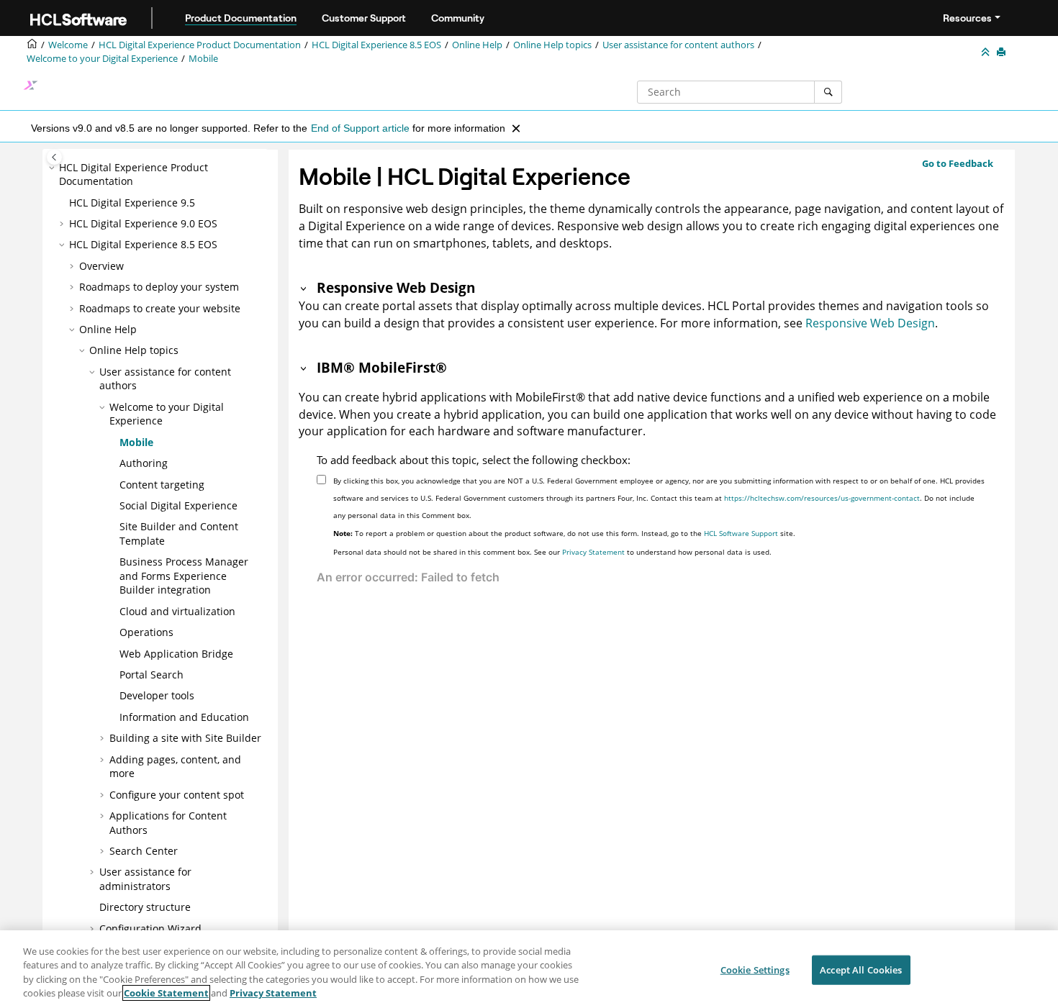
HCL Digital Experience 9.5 (132, 202)
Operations (146, 632)
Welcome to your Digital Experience (102, 59)
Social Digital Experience (178, 505)
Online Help (477, 45)
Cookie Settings (755, 969)
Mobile (203, 59)
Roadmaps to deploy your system (159, 287)
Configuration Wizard (150, 928)
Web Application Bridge (176, 653)
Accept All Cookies (861, 969)
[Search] (828, 92)
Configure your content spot (176, 795)
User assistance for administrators (145, 879)
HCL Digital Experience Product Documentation (200, 45)
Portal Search (151, 674)
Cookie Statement (166, 992)
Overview (101, 266)
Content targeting (161, 484)
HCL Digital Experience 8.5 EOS (376, 45)
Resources (967, 18)
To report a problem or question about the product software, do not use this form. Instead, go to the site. (564, 533)
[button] (53, 167)
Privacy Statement (593, 552)
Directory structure (145, 907)
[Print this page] (1003, 52)
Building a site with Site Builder (185, 738)
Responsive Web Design (870, 323)
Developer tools (156, 695)
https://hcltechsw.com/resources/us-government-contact (822, 498)
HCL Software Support (741, 533)
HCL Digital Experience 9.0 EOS (143, 223)
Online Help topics (552, 45)
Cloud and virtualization (177, 611)
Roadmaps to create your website (159, 308)
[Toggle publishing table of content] (54, 157)
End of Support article (360, 128)
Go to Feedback (957, 163)
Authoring (143, 463)
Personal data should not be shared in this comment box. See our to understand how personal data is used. (552, 552)
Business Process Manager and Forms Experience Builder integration (183, 575)
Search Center (143, 851)
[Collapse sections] (987, 52)
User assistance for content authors (678, 45)
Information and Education (184, 717)
